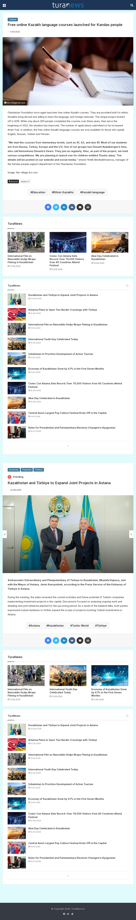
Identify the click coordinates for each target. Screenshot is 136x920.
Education (38, 192)
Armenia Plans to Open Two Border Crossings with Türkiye (62, 309)
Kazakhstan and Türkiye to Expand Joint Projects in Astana (63, 295)
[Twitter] (56, 207)
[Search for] (132, 6)
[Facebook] (48, 207)
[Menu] (4, 6)
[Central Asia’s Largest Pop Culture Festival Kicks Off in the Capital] (17, 417)
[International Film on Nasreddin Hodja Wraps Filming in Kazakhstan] (26, 242)
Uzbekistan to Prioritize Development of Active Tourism (60, 354)
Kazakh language (93, 192)
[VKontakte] (72, 207)
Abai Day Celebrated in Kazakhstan (49, 398)
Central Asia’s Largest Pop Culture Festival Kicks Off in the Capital (67, 412)
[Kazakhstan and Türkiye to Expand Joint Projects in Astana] (17, 299)
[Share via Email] (80, 207)
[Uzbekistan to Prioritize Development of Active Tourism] (17, 358)
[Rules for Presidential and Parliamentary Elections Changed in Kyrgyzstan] (17, 432)
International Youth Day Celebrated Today (53, 339)
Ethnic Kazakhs (64, 192)
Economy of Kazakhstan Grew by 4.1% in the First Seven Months (66, 368)
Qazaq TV (25, 181)
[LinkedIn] (64, 207)
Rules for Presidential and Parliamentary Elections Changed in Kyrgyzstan (71, 427)
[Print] (88, 207)
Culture (12, 19)
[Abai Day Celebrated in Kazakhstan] (109, 242)
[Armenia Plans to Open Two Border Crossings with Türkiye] (17, 314)
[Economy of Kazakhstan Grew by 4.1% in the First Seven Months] (17, 373)
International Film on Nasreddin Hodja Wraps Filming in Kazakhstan (22, 259)
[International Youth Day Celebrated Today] (17, 344)
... (68, 445)
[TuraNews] (68, 5)
